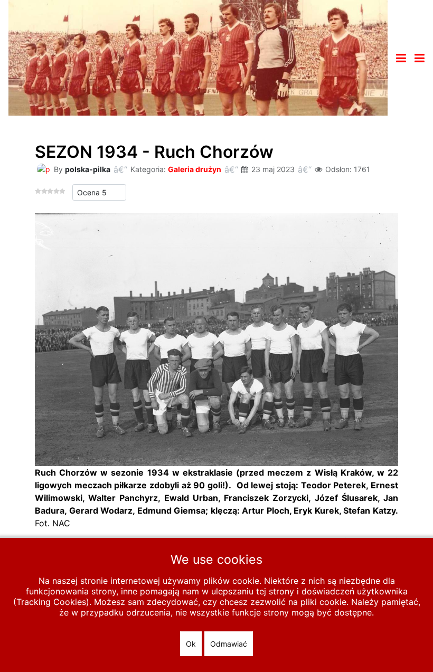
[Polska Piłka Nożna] (198, 57)
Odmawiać (228, 643)
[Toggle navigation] (401, 58)
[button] (420, 58)
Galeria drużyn (194, 169)
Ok (191, 643)
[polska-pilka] (43, 168)
